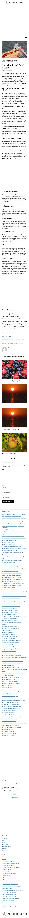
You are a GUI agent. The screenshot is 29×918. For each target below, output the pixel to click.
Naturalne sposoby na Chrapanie (10, 898)
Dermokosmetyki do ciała (9, 877)
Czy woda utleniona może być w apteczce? (12, 727)
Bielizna (4, 859)
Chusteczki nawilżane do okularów (11, 867)
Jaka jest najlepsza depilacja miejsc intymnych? (13, 700)
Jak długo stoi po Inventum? (9, 735)
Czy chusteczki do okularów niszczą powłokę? (13, 602)
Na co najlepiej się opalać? (8, 634)
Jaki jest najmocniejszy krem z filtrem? (11, 706)
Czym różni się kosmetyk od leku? (10, 610)
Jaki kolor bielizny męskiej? (8, 562)
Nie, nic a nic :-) (7, 790)
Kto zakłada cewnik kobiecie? (9, 554)
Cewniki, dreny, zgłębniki (8, 861)
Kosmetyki (4, 842)
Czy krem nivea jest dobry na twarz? (11, 704)
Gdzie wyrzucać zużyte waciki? (9, 733)
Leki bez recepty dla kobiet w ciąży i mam (12, 890)
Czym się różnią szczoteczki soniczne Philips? (13, 673)
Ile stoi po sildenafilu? (7, 698)
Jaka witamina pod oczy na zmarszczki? (12, 604)
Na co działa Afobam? (7, 594)
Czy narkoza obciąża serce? (8, 689)
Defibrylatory (5, 871)
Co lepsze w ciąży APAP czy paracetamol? (12, 663)
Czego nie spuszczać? (7, 564)
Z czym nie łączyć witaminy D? (9, 694)
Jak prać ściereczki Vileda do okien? (10, 642)
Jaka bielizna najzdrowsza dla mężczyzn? (12, 692)
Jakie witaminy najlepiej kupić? (9, 608)
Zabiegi (3, 850)
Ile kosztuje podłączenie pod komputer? (12, 640)
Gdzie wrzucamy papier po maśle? (10, 725)
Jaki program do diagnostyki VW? (10, 540)
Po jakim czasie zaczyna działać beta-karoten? (13, 524)
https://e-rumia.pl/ (6, 336)
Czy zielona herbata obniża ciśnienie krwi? (12, 661)
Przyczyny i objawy (6, 846)
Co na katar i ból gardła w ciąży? (10, 620)
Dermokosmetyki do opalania (10, 880)
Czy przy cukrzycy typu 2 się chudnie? (11, 655)
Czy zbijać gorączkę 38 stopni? (9, 710)
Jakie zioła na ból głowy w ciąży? (10, 612)
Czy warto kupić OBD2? (7, 644)
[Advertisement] (14, 21)
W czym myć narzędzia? (8, 675)
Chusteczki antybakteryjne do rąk (10, 863)
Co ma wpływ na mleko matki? (9, 719)
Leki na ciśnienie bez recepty (9, 894)
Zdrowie (4, 857)
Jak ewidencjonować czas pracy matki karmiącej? (14, 548)
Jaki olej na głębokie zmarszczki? (10, 550)
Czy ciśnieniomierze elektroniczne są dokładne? (14, 596)
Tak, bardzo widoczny (9, 787)
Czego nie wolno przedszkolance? (10, 614)
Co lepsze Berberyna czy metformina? (11, 681)
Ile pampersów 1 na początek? (9, 534)
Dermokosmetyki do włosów (10, 884)
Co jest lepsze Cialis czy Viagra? (10, 571)
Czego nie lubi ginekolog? (8, 665)
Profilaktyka (5, 844)
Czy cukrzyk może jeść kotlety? (9, 721)
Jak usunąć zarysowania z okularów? (11, 606)
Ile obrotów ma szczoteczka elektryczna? (12, 552)
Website (3, 495)
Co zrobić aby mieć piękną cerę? (10, 567)
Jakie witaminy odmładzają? (9, 544)
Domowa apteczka (7, 888)
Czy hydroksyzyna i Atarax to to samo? (11, 585)
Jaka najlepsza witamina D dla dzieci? (11, 683)
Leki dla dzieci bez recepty (9, 892)
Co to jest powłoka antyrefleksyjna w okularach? (14, 569)
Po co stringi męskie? (7, 653)
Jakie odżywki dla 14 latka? (8, 714)
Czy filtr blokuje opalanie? (8, 712)
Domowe (4, 852)
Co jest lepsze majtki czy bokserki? (10, 626)
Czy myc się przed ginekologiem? (10, 618)
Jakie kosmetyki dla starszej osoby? (10, 677)
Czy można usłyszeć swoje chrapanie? (11, 717)
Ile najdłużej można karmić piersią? (10, 581)
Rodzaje (4, 848)
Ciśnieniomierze (6, 869)
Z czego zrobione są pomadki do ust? (11, 649)
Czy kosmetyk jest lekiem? (8, 638)
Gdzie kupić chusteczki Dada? (9, 647)
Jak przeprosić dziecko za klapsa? (10, 702)
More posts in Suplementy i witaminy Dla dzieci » (18, 357)
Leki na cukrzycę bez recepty (9, 896)
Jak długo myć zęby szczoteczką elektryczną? (13, 536)
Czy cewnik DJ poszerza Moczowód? (11, 708)
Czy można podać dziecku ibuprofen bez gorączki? (14, 723)
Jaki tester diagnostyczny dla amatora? (11, 577)
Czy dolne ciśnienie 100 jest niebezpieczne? (13, 583)
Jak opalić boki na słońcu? (8, 587)
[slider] (6, 340)
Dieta (3, 840)
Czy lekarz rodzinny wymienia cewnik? (11, 573)
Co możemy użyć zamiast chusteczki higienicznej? (14, 592)
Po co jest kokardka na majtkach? (10, 636)
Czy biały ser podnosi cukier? (9, 651)
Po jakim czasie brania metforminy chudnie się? (14, 538)
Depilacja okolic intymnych (9, 873)
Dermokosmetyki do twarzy (10, 882)
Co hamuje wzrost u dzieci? (8, 731)
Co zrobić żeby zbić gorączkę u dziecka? (11, 575)
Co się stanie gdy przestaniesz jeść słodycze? (13, 579)
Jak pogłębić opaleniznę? (8, 529)
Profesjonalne (6, 855)
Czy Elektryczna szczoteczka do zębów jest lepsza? (14, 532)
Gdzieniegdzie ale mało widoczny (12, 789)
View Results (14, 797)
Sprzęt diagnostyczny (8, 902)
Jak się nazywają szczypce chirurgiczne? (12, 560)
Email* (3, 490)
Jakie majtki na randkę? (7, 632)
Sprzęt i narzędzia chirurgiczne (10, 905)
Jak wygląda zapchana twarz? (9, 679)
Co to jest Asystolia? (7, 685)
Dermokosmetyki (6, 875)
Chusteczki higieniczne (8, 865)
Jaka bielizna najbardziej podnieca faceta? (12, 522)
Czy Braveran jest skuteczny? (9, 589)
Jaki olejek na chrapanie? (8, 729)
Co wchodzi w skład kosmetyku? (10, 696)
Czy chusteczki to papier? (8, 542)
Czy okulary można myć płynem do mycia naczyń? (14, 616)
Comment (3, 469)
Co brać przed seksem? (7, 687)
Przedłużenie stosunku (8, 900)
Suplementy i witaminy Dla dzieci (15, 343)
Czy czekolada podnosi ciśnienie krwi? (11, 546)
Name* (3, 485)
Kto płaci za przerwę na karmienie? (10, 667)
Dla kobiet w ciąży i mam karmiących (11, 886)
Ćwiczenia (4, 838)
